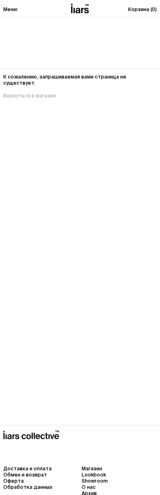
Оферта (13, 480)
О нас (89, 487)
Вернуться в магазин (29, 95)
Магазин (92, 468)
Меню (10, 9)
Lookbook (94, 474)
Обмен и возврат (25, 474)
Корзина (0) (142, 9)
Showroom (95, 480)
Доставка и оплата (27, 468)
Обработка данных (28, 487)
